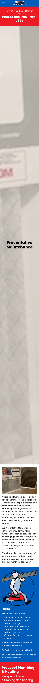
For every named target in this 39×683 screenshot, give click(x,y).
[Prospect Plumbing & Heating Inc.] (19, 3)
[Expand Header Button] (3, 3)
